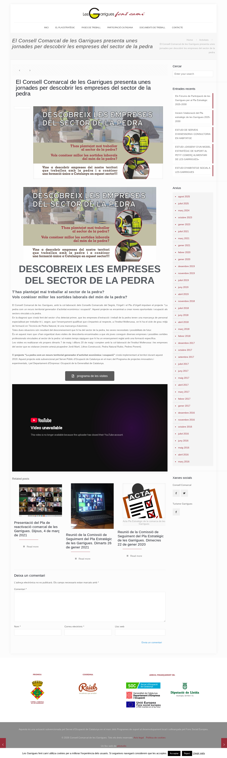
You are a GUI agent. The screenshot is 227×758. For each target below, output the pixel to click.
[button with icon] (176, 493)
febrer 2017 (184, 398)
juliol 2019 (183, 280)
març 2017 (183, 391)
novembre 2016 (186, 419)
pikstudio (121, 746)
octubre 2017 (185, 350)
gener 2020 (184, 259)
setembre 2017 (186, 357)
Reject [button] (187, 753)
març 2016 (183, 461)
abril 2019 (183, 294)
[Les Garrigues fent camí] (113, 13)
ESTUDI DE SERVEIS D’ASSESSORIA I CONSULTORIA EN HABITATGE (192, 134)
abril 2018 (183, 322)
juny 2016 (183, 440)
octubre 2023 (185, 217)
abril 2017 (183, 384)
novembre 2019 (186, 273)
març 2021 (183, 238)
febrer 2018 (184, 336)
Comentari (20, 589)
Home (190, 40)
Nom (17, 626)
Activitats (204, 40)
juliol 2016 (183, 433)
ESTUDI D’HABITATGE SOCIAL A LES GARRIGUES (192, 170)
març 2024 (183, 210)
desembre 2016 (186, 412)
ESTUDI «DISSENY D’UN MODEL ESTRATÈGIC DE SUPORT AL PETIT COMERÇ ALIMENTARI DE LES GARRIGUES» (193, 153)
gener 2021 (184, 245)
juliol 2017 (183, 364)
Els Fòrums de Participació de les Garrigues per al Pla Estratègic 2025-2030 (192, 100)
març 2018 (183, 329)
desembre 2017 (186, 343)
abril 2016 (183, 454)
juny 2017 (183, 371)
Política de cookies (156, 737)
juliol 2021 (183, 231)
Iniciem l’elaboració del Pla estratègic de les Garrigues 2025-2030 (192, 117)
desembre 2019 (186, 266)
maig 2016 (183, 447)
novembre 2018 (186, 301)
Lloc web (119, 626)
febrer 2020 (184, 252)
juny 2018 (183, 315)
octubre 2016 (185, 426)
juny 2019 (183, 287)
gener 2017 (184, 405)
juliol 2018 (183, 308)
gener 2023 (184, 224)
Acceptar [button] (174, 753)
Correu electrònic (74, 626)
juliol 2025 (183, 203)
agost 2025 (184, 196)
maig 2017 (183, 378)
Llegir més (199, 753)
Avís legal (139, 737)
